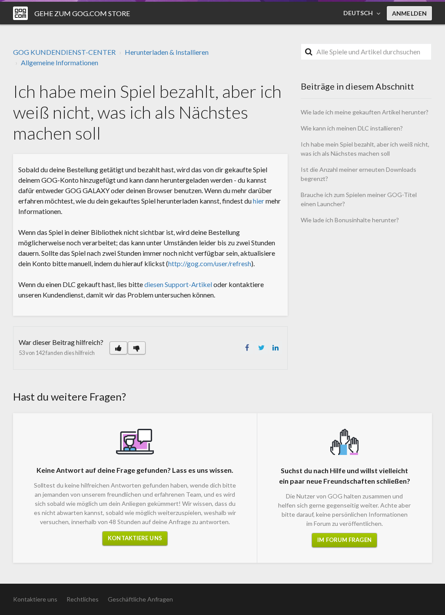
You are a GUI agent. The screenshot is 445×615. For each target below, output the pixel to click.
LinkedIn (275, 347)
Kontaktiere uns (135, 538)
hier (258, 201)
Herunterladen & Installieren (167, 52)
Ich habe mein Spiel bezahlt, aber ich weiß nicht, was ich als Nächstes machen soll (365, 148)
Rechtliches (82, 599)
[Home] (20, 13)
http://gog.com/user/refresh (209, 263)
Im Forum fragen (344, 539)
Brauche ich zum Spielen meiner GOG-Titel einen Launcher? (359, 199)
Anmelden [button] (409, 13)
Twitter (261, 347)
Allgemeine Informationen (59, 62)
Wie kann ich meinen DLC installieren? (352, 128)
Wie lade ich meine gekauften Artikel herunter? (364, 112)
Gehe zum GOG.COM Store (82, 13)
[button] (118, 348)
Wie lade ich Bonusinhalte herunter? (350, 220)
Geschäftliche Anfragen (140, 599)
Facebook (246, 347)
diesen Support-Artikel (178, 284)
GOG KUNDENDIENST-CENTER (64, 52)
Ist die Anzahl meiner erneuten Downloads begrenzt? (358, 174)
